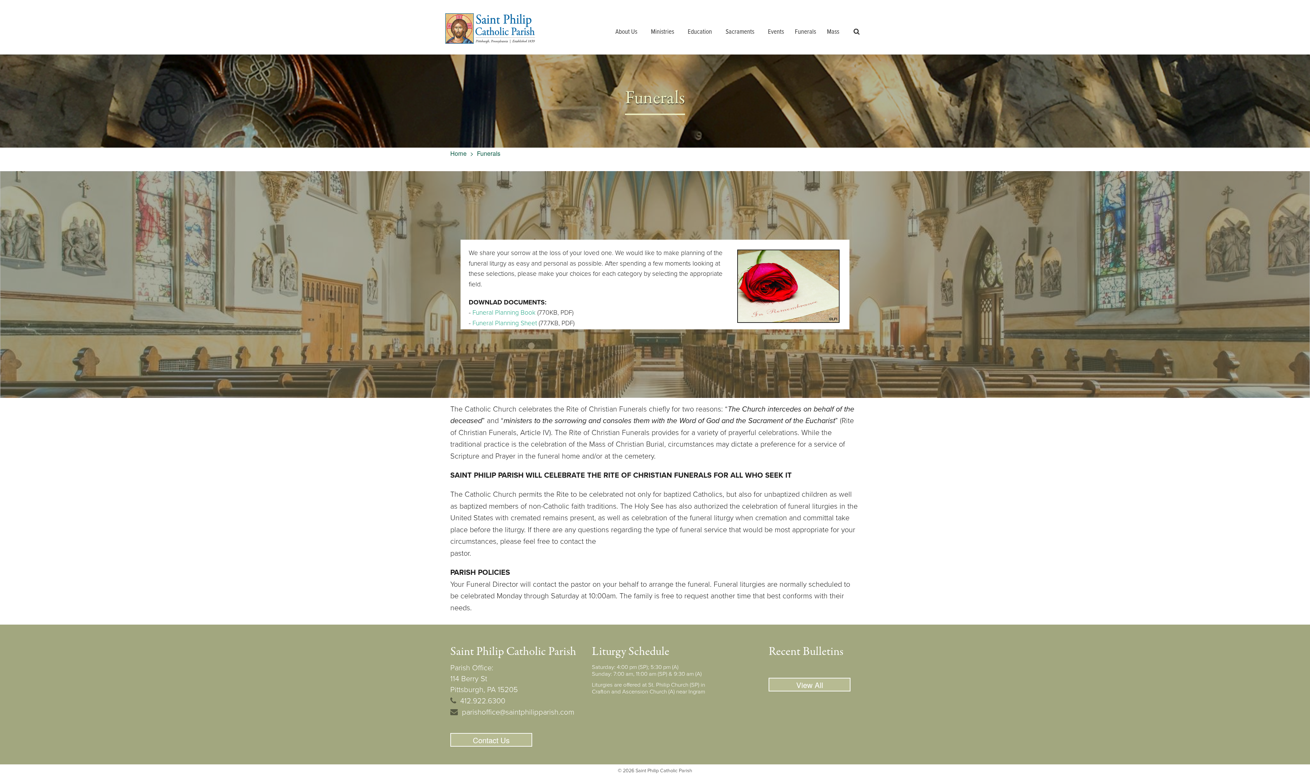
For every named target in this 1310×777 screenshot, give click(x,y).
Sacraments (740, 32)
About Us (626, 32)
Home (458, 153)
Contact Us (491, 740)
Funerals (805, 32)
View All (809, 684)
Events (776, 32)
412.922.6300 (482, 701)
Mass (833, 32)
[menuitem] (627, 32)
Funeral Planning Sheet (504, 323)
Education (700, 32)
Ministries (662, 32)
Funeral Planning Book (504, 312)
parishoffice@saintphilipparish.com (518, 712)
